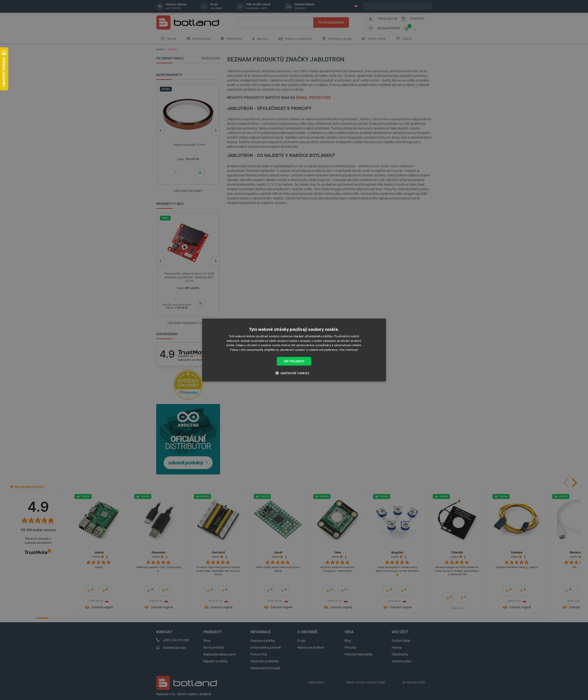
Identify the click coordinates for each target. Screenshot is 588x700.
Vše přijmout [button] (294, 361)
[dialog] (294, 350)
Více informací (348, 349)
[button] (294, 373)
